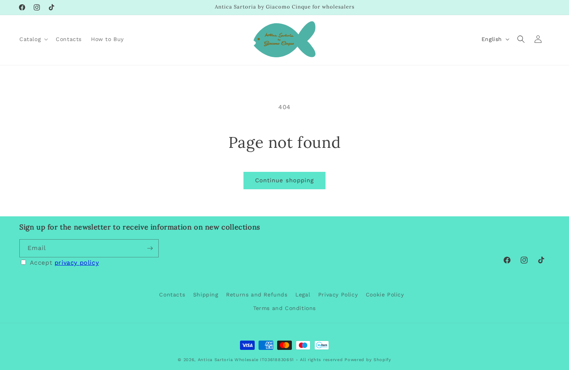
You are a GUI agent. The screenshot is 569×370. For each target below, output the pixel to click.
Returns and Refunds (256, 294)
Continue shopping (284, 180)
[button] (33, 39)
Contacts (172, 294)
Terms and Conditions (284, 308)
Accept (64, 262)
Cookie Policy (385, 294)
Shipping (205, 294)
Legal (302, 294)
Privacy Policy (338, 294)
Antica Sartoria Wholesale (228, 359)
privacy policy (77, 262)
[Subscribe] (149, 248)
